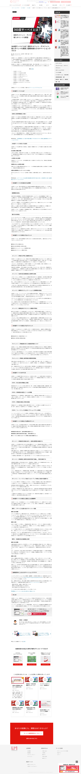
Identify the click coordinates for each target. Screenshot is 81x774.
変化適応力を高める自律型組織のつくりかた (64, 88)
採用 (63, 77)
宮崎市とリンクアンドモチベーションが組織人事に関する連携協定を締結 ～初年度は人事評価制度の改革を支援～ (64, 42)
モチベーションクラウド (15, 7)
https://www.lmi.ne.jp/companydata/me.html (33, 577)
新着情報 (29, 752)
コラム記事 (68, 5)
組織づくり (13, 54)
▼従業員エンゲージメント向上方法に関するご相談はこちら (23, 591)
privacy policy (41, 1)
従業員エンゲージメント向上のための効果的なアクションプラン (64, 92)
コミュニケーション (59, 65)
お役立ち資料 (54, 5)
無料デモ (43, 754)
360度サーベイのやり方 (18, 77)
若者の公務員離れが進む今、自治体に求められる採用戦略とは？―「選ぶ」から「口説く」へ (17, 686)
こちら (24, 641)
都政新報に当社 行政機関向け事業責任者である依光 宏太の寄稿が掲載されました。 (17, 708)
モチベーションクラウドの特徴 (62, 751)
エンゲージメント (18, 54)
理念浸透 (57, 79)
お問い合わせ (44, 751)
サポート (61, 5)
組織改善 (66, 79)
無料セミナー (44, 758)
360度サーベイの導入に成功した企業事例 (21, 80)
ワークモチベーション (59, 74)
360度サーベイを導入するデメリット (20, 76)
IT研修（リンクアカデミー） (32, 766)
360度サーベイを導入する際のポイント (21, 79)
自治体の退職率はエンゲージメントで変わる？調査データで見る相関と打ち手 (64, 17)
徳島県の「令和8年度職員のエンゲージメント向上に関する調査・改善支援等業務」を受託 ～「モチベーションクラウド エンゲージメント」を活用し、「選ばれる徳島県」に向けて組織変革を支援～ (31, 684)
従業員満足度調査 (59, 77)
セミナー (47, 5)
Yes (45, 2)
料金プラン (34, 5)
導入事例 (40, 5)
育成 (59, 81)
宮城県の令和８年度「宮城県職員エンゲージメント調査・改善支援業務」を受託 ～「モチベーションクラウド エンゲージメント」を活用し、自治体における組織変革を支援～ (31, 708)
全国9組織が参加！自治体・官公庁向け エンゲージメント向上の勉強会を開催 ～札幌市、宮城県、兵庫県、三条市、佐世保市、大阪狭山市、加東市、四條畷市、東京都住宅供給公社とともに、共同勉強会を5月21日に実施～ (65, 51)
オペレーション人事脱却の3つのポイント (64, 97)
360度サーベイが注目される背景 (20, 72)
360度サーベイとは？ (18, 71)
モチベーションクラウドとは (15, 5)
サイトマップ (29, 756)
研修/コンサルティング (31, 764)
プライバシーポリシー (31, 754)
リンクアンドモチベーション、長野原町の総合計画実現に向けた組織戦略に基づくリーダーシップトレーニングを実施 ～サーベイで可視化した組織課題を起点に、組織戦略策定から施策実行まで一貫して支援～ (45, 684)
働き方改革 (66, 74)
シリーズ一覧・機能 (25, 5)
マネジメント (58, 67)
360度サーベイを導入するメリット (20, 74)
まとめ (15, 83)
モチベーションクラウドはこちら (35, 87)
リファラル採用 (58, 72)
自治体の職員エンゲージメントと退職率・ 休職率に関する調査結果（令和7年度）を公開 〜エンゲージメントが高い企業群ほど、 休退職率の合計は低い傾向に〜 (45, 710)
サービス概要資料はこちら (32, 733)
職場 (56, 81)
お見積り (43, 752)
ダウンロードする (18, 664)
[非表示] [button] (32, 68)
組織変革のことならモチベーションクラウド (22, 82)
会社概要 (29, 751)
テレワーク (66, 65)
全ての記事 (23, 7)
